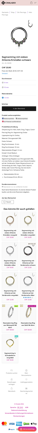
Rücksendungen (19, 416)
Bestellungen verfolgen (11, 383)
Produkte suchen (11, 373)
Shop (12, 12)
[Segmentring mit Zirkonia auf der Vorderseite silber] (28, 280)
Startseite (5, 12)
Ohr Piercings (21, 12)
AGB (26, 407)
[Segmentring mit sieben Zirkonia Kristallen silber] (10, 250)
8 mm (6, 83)
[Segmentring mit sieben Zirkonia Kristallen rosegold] (10, 220)
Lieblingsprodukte (26, 382)
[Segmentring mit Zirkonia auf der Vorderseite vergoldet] (10, 280)
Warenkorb (11, 391)
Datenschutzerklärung (19, 410)
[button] (19, 429)
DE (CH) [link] (20, 407)
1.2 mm (6, 98)
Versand (4, 73)
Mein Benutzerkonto (26, 374)
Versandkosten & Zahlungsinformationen (19, 413)
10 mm (6, 87)
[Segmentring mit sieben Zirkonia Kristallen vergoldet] (28, 220)
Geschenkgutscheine (26, 392)
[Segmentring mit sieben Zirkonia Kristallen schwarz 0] (19, 35)
